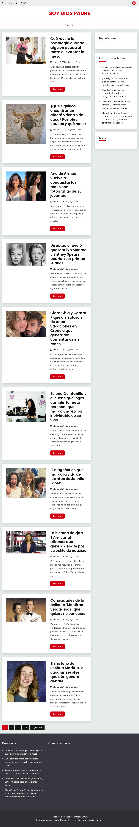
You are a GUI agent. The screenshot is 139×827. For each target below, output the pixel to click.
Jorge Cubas (75, 62)
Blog (4, 3)
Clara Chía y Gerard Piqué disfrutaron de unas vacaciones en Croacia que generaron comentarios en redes (68, 328)
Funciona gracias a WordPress (51, 820)
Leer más (57, 89)
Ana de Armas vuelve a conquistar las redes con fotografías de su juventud (66, 184)
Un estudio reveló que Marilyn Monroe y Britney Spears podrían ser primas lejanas (68, 254)
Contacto (13, 3)
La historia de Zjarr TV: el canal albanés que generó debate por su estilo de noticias (68, 541)
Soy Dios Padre (69, 13)
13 (25, 727)
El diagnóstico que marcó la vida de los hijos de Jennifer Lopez (68, 476)
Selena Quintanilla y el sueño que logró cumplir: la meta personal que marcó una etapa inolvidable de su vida (68, 407)
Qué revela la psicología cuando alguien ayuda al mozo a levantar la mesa (67, 47)
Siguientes (37, 727)
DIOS (23, 3)
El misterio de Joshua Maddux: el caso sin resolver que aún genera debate (67, 672)
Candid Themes (95, 820)
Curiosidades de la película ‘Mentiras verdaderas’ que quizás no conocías (67, 607)
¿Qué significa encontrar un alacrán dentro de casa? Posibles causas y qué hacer (68, 115)
